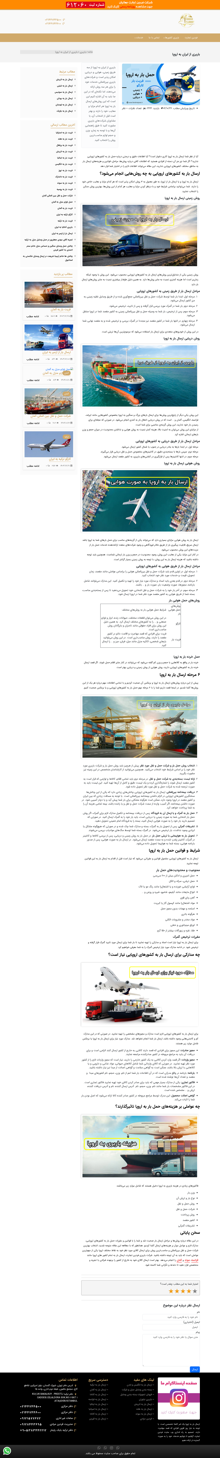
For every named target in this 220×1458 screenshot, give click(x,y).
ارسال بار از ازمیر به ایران (62, 233)
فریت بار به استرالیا (64, 132)
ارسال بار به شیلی (65, 86)
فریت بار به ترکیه (65, 221)
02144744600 (53, 24)
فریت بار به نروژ (66, 170)
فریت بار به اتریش (64, 151)
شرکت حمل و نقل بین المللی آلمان (57, 195)
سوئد (187, 1260)
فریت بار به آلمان (65, 208)
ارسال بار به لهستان (64, 104)
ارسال (195, 1369)
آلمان (179, 1260)
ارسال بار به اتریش (64, 79)
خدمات (139, 38)
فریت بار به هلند (65, 139)
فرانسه (194, 1260)
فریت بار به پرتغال (64, 145)
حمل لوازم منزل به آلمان (62, 202)
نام (198, 1312)
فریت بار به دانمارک (64, 176)
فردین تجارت (191, 38)
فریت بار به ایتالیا (65, 158)
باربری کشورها (172, 38)
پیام (198, 1332)
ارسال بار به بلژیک (65, 111)
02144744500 (53, 20)
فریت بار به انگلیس (64, 164)
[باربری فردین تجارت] (186, 20)
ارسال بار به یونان (65, 98)
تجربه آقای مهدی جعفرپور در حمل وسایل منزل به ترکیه (48, 239)
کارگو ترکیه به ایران (64, 214)
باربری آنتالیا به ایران (64, 227)
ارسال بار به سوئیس (64, 92)
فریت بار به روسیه (65, 189)
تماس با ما (154, 38)
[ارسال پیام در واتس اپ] (9, 1451)
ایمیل (197, 1322)
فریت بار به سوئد (65, 183)
